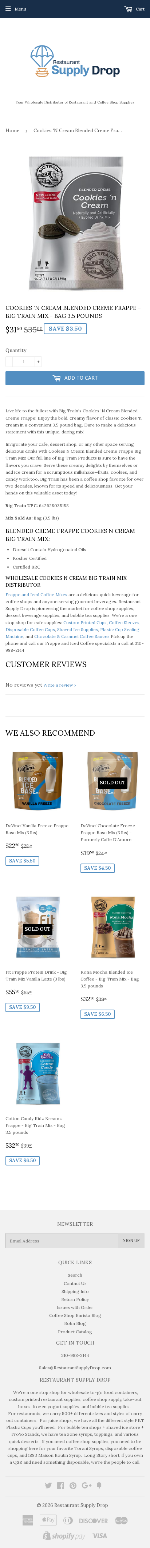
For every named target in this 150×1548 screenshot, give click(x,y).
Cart (140, 9)
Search (75, 1275)
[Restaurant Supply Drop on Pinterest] (73, 1487)
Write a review (58, 685)
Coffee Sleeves (124, 622)
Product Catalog (75, 1331)
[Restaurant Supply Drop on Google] (87, 1487)
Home (12, 131)
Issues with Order (75, 1307)
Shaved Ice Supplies (77, 629)
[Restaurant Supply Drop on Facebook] (60, 1487)
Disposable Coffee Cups (30, 629)
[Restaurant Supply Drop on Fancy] (99, 1487)
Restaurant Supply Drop (81, 1505)
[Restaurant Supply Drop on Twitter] (48, 1487)
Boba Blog (75, 1323)
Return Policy (75, 1299)
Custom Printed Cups (85, 622)
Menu (20, 9)
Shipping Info (75, 1291)
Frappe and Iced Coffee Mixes (36, 594)
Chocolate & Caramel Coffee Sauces (72, 636)
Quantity (15, 350)
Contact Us (75, 1283)
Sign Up (131, 1240)
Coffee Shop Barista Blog (75, 1315)
